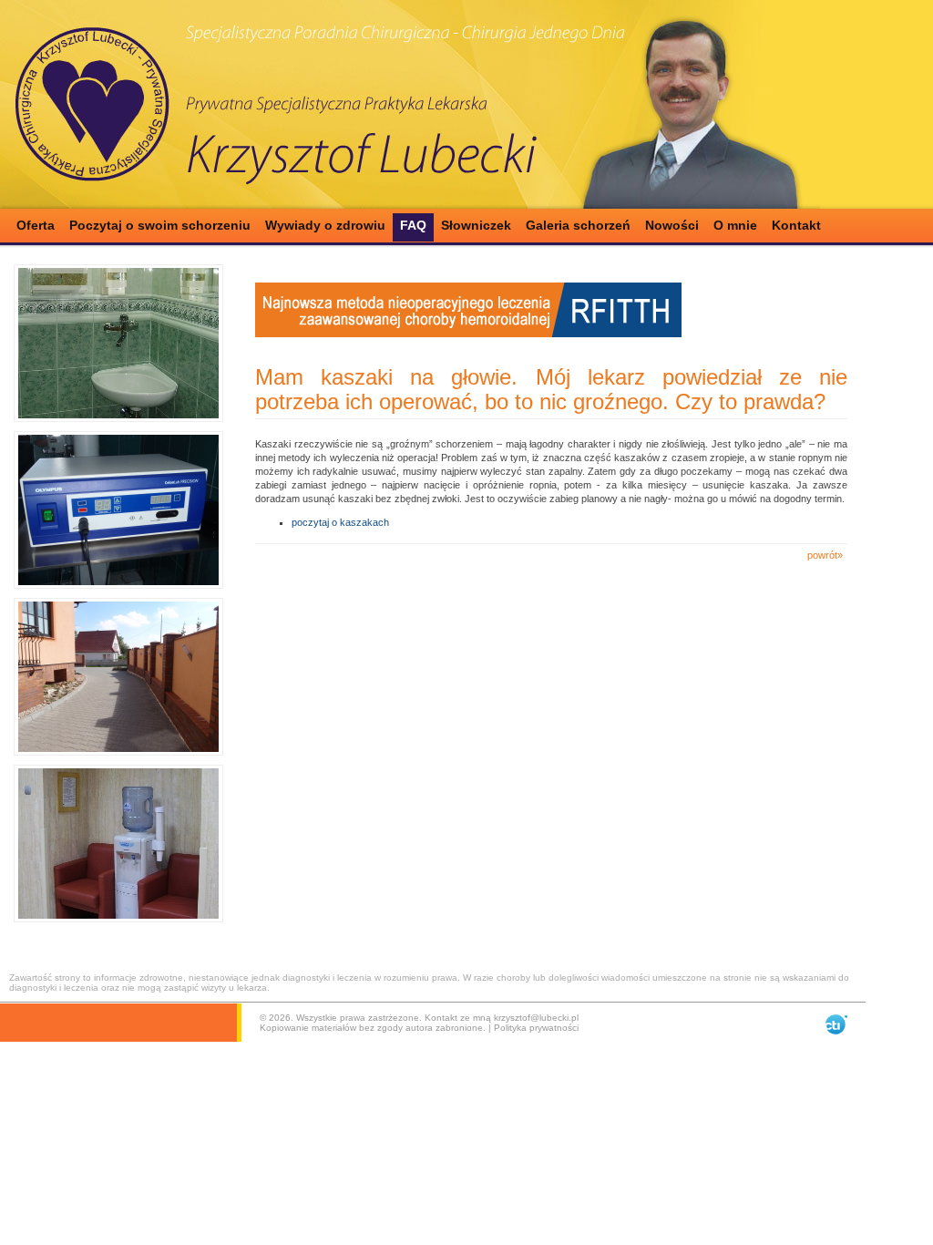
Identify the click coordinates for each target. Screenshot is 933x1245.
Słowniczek (476, 225)
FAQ (413, 225)
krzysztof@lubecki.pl (536, 1018)
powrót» (825, 555)
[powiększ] (118, 343)
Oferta (35, 225)
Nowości (672, 225)
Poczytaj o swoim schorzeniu (160, 225)
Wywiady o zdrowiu (325, 225)
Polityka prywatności (536, 1028)
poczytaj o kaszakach (340, 522)
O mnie (735, 225)
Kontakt (796, 225)
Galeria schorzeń (578, 225)
